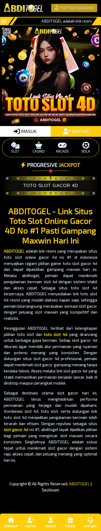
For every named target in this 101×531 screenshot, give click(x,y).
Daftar (30, 526)
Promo (70, 526)
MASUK (28, 131)
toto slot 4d (55, 334)
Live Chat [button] (90, 526)
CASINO (39, 151)
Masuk (50, 526)
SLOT (15, 151)
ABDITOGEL (14, 251)
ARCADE (62, 151)
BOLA (86, 151)
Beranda (11, 526)
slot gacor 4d (16, 429)
